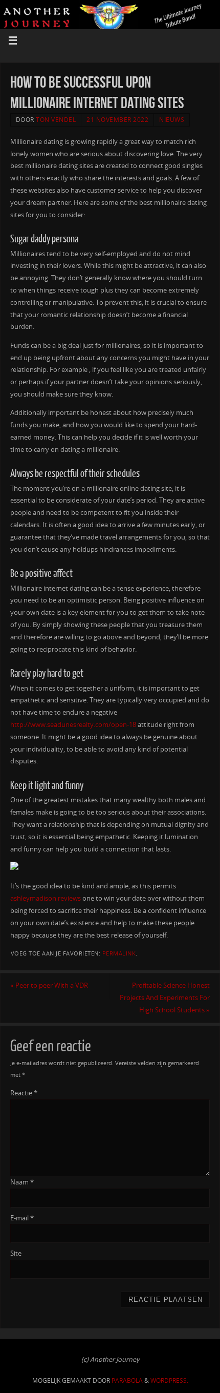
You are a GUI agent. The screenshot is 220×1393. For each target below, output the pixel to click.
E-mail (22, 1218)
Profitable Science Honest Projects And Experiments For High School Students (165, 997)
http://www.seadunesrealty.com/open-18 (73, 724)
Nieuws (171, 119)
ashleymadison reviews (45, 898)
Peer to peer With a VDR (49, 985)
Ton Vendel (56, 119)
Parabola (127, 1380)
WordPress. (169, 1380)
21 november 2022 (117, 119)
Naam (22, 1182)
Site (15, 1253)
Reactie (23, 1093)
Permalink (119, 953)
